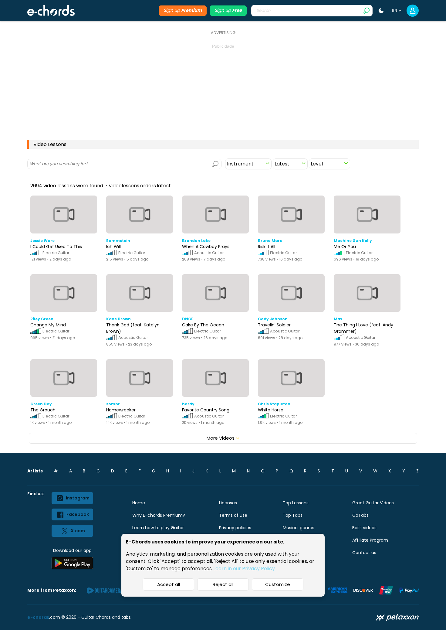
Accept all (168, 584)
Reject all (223, 584)
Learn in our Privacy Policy (244, 568)
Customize (277, 584)
